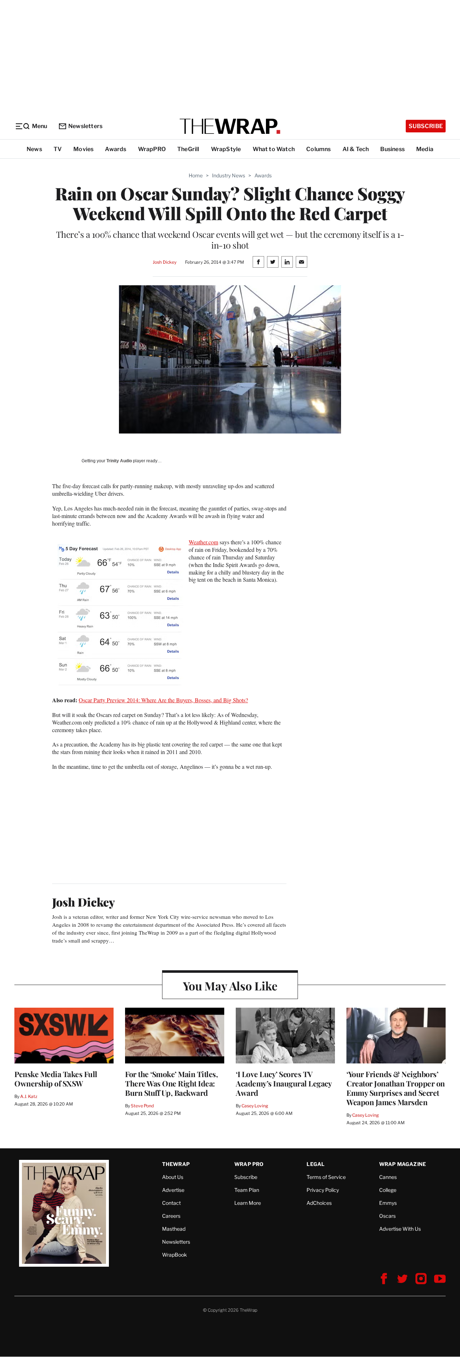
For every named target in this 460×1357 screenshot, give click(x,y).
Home (196, 175)
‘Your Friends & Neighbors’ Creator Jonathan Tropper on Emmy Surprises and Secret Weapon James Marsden (395, 1088)
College (387, 1190)
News (34, 149)
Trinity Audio (119, 460)
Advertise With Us (400, 1229)
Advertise (173, 1190)
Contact (171, 1203)
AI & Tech (355, 149)
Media (424, 149)
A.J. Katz (28, 1096)
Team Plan (246, 1190)
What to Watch (274, 149)
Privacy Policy (323, 1190)
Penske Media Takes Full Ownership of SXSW (55, 1078)
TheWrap (176, 1164)
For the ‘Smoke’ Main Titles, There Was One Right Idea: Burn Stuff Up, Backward (171, 1083)
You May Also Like (230, 985)
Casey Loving (255, 1105)
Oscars (387, 1216)
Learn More (247, 1203)
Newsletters (85, 126)
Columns (318, 149)
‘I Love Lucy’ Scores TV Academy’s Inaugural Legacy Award (283, 1083)
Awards (115, 149)
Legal (316, 1164)
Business (392, 149)
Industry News (228, 175)
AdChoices (319, 1203)
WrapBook (174, 1255)
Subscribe (426, 126)
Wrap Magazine (402, 1164)
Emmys (388, 1203)
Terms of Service (326, 1177)
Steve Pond (142, 1105)
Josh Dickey (164, 262)
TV (58, 149)
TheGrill (188, 149)
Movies (83, 149)
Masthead (173, 1229)
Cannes (388, 1177)
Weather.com (203, 542)
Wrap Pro (249, 1164)
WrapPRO (152, 149)
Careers (171, 1216)
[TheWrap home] (230, 126)
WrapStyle (226, 149)
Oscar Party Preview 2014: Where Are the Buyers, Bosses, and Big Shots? (163, 700)
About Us (172, 1177)
